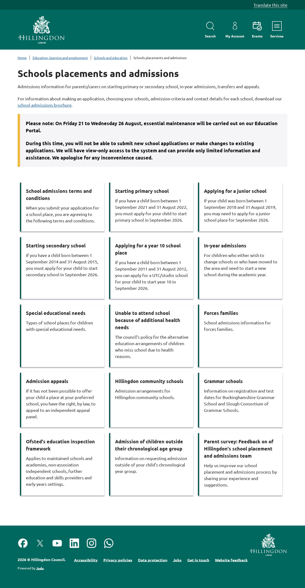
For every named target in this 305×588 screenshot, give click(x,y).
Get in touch (198, 559)
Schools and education (110, 58)
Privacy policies (117, 559)
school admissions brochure (44, 104)
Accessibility (86, 559)
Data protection (152, 559)
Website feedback (231, 559)
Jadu (40, 568)
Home (22, 58)
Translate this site (270, 4)
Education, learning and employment (60, 58)
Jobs (177, 559)
